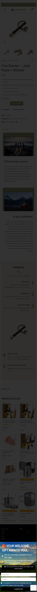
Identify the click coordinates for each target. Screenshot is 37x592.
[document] (18, 296)
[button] (34, 544)
